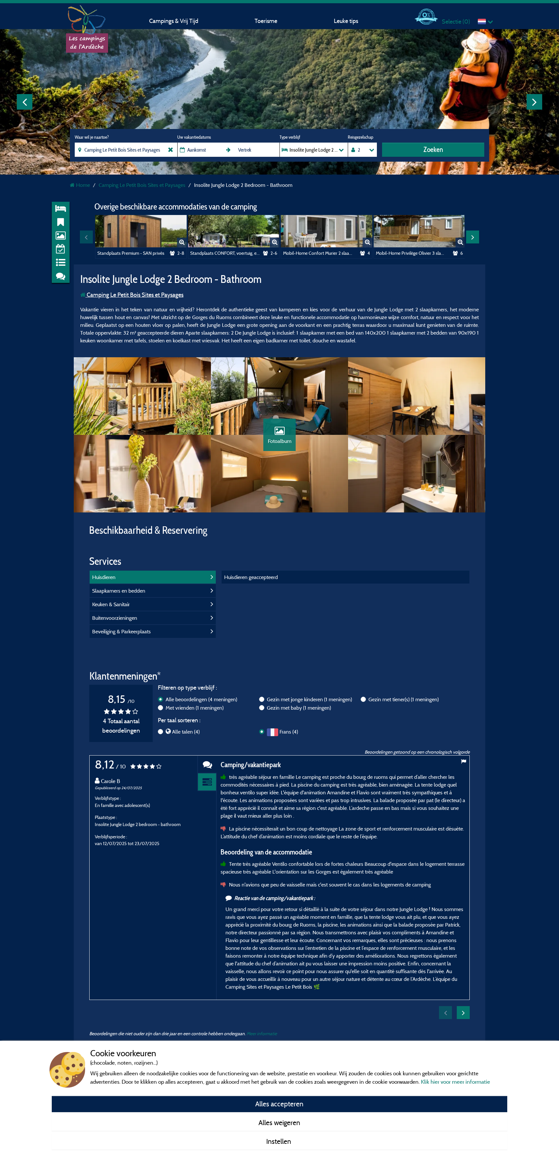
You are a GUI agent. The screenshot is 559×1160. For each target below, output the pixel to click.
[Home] (87, 18)
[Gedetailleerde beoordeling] (207, 782)
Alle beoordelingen (201, 699)
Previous (24, 102)
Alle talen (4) (186, 731)
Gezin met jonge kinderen (309, 699)
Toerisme (266, 21)
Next (534, 102)
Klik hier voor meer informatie (455, 1081)
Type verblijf (290, 137)
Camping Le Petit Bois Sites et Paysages (134, 294)
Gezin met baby (299, 707)
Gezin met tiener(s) (403, 699)
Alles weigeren (279, 1122)
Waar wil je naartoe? (92, 137)
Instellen (279, 1141)
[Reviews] (207, 764)
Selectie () (456, 21)
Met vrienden (195, 707)
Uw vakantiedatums (194, 137)
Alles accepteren (279, 1104)
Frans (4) (289, 731)
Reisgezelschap (360, 137)
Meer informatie (262, 1033)
